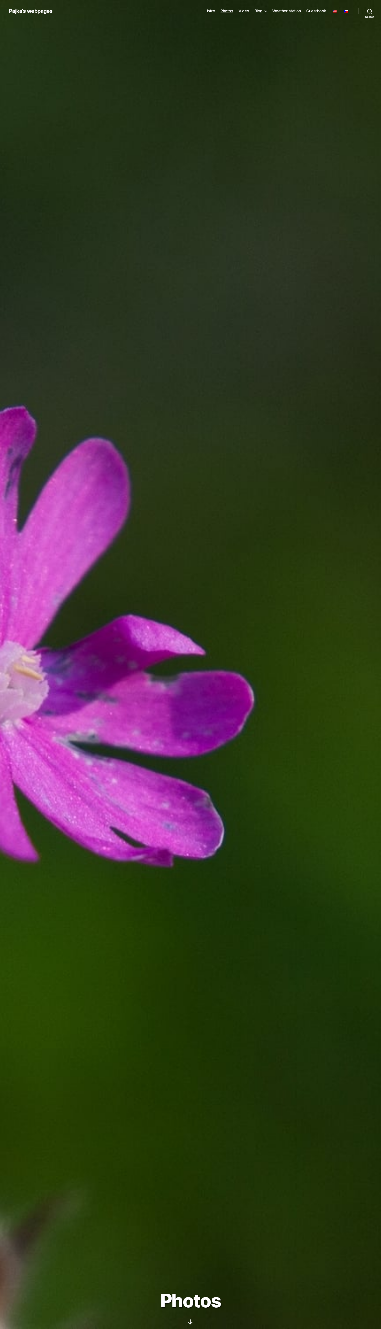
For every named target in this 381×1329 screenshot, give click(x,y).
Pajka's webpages (30, 11)
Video (244, 11)
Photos (226, 11)
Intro (211, 11)
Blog (258, 11)
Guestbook (316, 11)
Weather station (286, 11)
